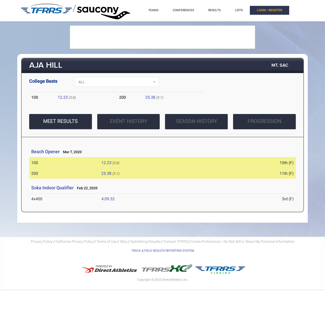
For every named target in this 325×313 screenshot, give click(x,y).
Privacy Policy (42, 241)
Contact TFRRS (175, 241)
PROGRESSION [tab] (264, 121)
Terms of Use (106, 241)
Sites (123, 241)
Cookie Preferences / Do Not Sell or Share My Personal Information (242, 241)
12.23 (63, 97)
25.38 (150, 97)
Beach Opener (45, 151)
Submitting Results (145, 241)
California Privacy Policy (74, 241)
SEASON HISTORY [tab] (196, 121)
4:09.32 (108, 198)
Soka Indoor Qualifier (52, 187)
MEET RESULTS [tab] (60, 121)
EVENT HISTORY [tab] (128, 121)
